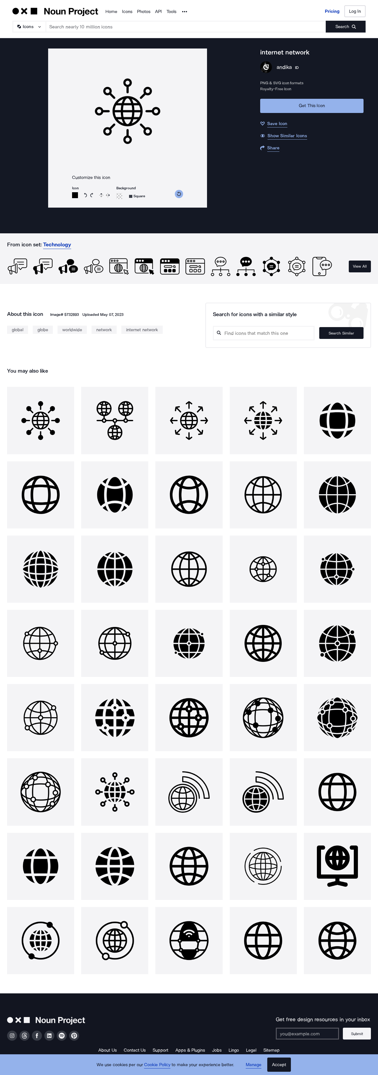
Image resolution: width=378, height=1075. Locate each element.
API (158, 11)
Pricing (332, 11)
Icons (127, 11)
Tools (171, 11)
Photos (143, 11)
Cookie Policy (157, 1064)
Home (111, 11)
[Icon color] (75, 195)
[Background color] (119, 196)
